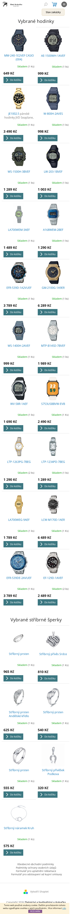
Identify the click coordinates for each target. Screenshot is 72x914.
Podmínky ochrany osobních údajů (36, 867)
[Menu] (64, 4)
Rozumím (35, 911)
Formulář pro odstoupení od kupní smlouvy (36, 874)
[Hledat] (45, 4)
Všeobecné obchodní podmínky (35, 864)
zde (64, 908)
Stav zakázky (53, 12)
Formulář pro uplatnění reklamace (36, 871)
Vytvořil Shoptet (39, 891)
